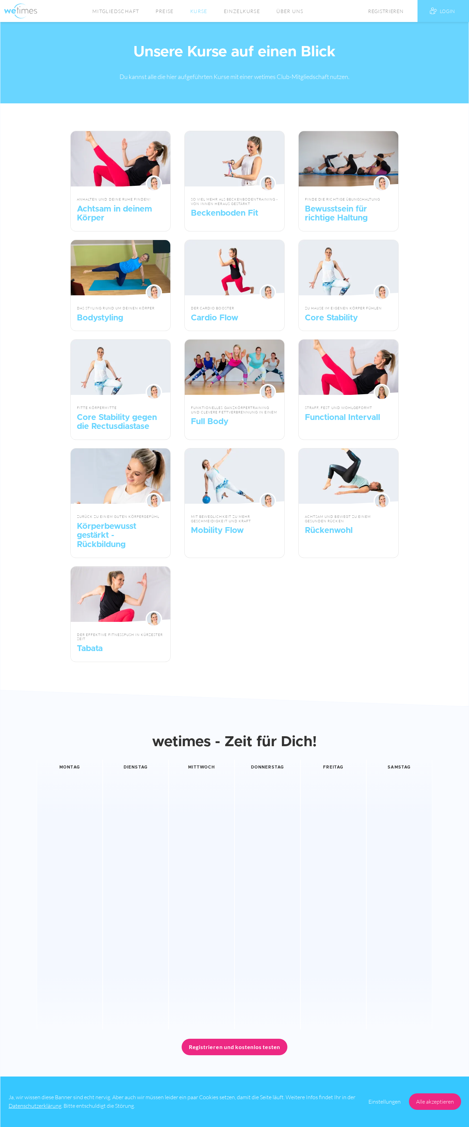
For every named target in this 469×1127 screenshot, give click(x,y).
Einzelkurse (242, 11)
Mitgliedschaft (115, 11)
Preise (164, 11)
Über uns (289, 11)
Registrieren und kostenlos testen (234, 1047)
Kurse (198, 11)
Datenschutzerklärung (35, 1105)
